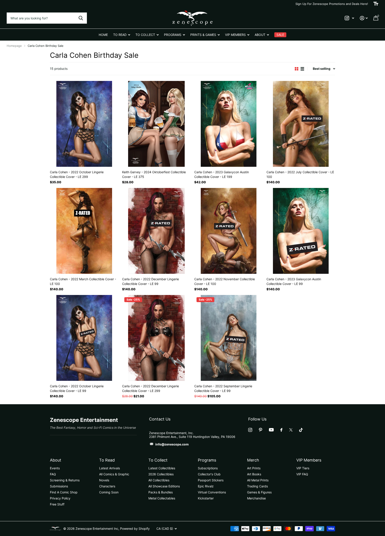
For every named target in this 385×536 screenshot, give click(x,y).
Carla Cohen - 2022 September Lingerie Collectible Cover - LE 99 (223, 388)
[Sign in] (364, 18)
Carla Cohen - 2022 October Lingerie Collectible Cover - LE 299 (77, 174)
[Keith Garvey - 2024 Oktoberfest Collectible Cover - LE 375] (156, 124)
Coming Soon (109, 492)
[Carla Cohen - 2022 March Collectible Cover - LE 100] (84, 231)
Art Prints (253, 468)
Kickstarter (206, 498)
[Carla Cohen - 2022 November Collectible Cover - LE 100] (228, 231)
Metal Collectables (161, 498)
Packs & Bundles (160, 492)
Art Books (254, 474)
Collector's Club (209, 474)
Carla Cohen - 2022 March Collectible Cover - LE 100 (83, 281)
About (55, 460)
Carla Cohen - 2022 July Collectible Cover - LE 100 (300, 174)
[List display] (302, 68)
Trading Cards (257, 486)
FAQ (53, 474)
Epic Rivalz (206, 486)
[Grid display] (296, 68)
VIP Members (308, 460)
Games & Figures (259, 492)
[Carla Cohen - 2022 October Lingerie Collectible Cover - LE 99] (84, 338)
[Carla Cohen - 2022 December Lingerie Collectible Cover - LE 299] (156, 338)
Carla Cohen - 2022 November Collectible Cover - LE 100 (224, 281)
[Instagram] (250, 430)
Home (103, 35)
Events (55, 468)
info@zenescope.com (172, 444)
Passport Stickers (210, 480)
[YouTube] (271, 429)
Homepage (14, 45)
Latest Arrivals (109, 468)
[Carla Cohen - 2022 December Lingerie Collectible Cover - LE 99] (156, 231)
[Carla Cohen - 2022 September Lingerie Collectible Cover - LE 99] (228, 338)
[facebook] (281, 430)
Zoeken (81, 18)
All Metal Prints (257, 480)
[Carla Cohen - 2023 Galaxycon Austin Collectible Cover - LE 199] (228, 124)
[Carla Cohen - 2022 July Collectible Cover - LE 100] (300, 124)
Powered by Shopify (135, 528)
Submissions (59, 486)
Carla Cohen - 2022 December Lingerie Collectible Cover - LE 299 (150, 388)
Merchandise (256, 498)
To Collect (158, 460)
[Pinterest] (260, 430)
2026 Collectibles (161, 474)
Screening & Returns (65, 480)
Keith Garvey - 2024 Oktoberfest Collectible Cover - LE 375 (154, 174)
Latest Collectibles (161, 468)
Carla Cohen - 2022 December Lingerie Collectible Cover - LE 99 (150, 281)
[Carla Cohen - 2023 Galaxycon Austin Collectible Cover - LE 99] (300, 231)
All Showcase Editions (164, 486)
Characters (107, 486)
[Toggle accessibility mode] (375, 4)
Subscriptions (208, 468)
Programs (207, 460)
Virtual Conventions (212, 492)
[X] (291, 429)
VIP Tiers (302, 468)
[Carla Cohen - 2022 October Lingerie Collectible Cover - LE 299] (84, 124)
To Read (107, 460)
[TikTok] (301, 430)
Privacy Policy (60, 498)
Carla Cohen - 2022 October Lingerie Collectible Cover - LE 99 (77, 388)
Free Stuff (57, 504)
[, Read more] (349, 18)
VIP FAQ (302, 474)
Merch (253, 460)
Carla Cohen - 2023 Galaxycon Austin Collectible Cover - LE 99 (293, 281)
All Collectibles (158, 480)
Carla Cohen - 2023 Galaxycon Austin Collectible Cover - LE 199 (221, 174)
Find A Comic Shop (64, 492)
